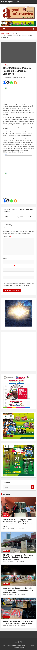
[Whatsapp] (11, 82)
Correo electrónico (9, 266)
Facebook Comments (20, 228)
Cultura (5, 65)
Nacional (6, 494)
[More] (15, 82)
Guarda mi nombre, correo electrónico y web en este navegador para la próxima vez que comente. (18, 284)
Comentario (7, 236)
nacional (6, 515)
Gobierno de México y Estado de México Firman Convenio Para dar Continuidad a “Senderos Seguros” (18, 590)
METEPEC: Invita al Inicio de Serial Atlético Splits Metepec (18, 210)
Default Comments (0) (8, 228)
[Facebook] (4, 82)
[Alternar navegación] (3, 29)
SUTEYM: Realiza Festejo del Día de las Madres (19, 217)
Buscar (32, 487)
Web (4, 274)
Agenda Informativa (19, 645)
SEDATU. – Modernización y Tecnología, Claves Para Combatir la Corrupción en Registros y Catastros (18, 557)
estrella (23, 77)
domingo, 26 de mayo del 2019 (11, 77)
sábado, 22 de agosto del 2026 (11, 528)
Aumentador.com (18, 647)
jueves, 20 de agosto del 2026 (11, 594)
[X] (8, 82)
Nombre (5, 258)
